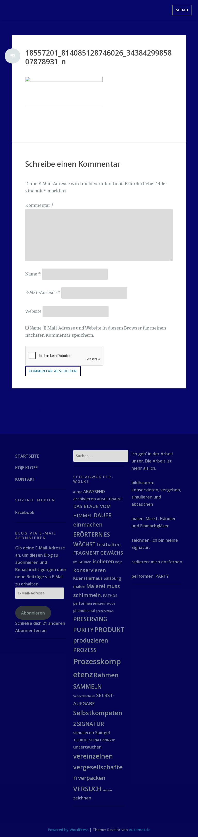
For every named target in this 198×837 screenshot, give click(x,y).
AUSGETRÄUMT (110, 498)
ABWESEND (94, 491)
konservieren (89, 570)
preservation (105, 611)
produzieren (90, 640)
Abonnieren (33, 613)
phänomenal (84, 610)
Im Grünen (82, 561)
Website (33, 311)
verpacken (91, 777)
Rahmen (106, 675)
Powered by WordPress (68, 829)
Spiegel (102, 732)
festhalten (109, 544)
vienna (107, 790)
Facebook (24, 512)
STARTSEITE (27, 456)
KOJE (118, 562)
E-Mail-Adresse (42, 292)
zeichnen (82, 798)
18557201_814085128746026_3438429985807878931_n (98, 57)
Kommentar (39, 205)
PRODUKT (110, 629)
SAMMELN (87, 686)
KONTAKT (25, 479)
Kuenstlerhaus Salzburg (97, 578)
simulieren (83, 732)
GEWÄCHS (111, 553)
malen (79, 586)
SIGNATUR (90, 723)
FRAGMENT (86, 553)
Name (33, 274)
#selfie (77, 492)
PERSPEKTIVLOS (104, 604)
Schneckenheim (84, 696)
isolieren (103, 561)
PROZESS (84, 650)
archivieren (84, 499)
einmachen (88, 524)
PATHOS (110, 595)
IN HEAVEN (32, 411)
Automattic (139, 829)
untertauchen (87, 747)
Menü (182, 9)
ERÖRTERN (88, 534)
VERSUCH (87, 788)
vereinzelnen (93, 756)
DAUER (103, 515)
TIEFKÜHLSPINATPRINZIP (94, 739)
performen (82, 603)
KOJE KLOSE (26, 467)
